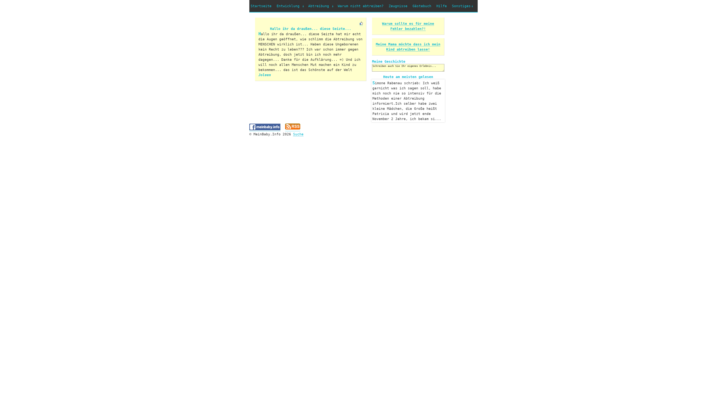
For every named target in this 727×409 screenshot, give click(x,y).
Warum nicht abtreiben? (361, 6)
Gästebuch (422, 6)
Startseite (261, 6)
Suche (298, 139)
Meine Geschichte (388, 61)
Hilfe (441, 6)
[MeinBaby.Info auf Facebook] (264, 134)
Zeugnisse (398, 6)
